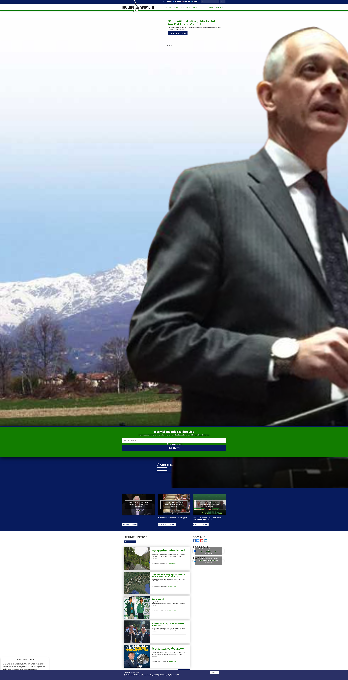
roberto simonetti (172, 563)
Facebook (168, 2)
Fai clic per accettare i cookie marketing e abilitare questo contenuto (138, 505)
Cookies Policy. (174, 675)
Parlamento (185, 7)
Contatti (219, 7)
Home (168, 7)
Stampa (196, 7)
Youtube (186, 2)
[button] (46, 659)
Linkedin (195, 2)
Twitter (177, 2)
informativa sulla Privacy (200, 435)
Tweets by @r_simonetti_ (208, 561)
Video (210, 7)
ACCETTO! (214, 672)
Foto (204, 7)
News (176, 7)
